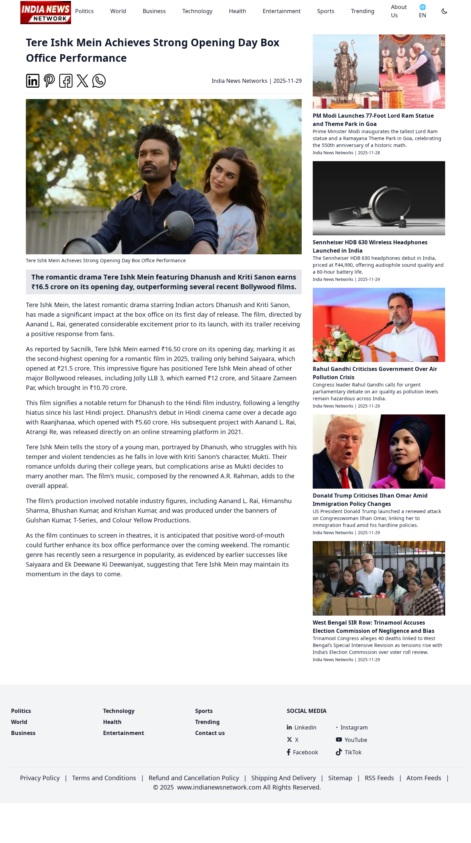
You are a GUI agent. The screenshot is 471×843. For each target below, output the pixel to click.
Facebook (305, 752)
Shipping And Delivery (283, 778)
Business (154, 11)
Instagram (354, 727)
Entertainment (282, 11)
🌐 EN (422, 11)
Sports (325, 11)
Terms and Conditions (104, 778)
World (118, 11)
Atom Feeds (424, 778)
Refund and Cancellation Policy (194, 778)
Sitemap (340, 778)
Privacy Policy (40, 778)
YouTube (356, 740)
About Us (399, 11)
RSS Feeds (379, 778)
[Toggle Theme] (444, 11)
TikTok (353, 752)
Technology (197, 11)
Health (237, 11)
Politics (84, 11)
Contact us (210, 733)
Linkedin (305, 727)
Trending (362, 11)
